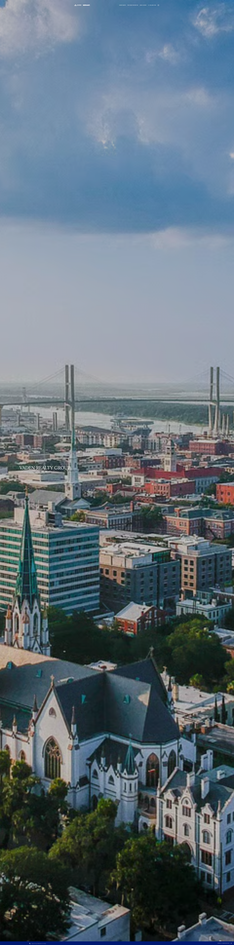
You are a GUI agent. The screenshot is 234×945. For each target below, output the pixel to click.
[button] (224, 943)
